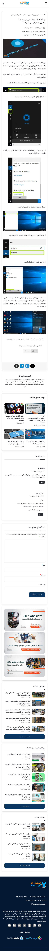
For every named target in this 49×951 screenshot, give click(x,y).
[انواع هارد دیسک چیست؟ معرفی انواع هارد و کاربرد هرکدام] (38, 695)
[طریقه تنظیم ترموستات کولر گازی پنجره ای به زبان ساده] (38, 797)
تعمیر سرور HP (21, 896)
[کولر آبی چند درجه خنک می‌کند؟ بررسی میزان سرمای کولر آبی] (38, 703)
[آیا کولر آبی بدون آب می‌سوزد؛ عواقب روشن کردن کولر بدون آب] (38, 720)
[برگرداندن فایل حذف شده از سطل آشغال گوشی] (38, 777)
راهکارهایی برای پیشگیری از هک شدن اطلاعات (36, 442)
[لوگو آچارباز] (24, 3)
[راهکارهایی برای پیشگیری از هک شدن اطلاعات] (35, 434)
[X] (32, 366)
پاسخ (41, 482)
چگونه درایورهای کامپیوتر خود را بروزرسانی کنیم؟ (15, 442)
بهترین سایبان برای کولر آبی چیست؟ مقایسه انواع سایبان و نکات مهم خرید (18, 728)
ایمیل (42, 575)
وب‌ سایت (42, 584)
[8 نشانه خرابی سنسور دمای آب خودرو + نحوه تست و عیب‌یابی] (38, 767)
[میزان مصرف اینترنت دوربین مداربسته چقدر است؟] (38, 837)
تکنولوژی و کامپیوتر (33, 15)
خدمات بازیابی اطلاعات (37, 896)
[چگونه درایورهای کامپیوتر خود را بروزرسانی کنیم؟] (14, 434)
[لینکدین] (27, 366)
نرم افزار (13, 15)
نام (43, 565)
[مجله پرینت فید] (34, 938)
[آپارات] (34, 926)
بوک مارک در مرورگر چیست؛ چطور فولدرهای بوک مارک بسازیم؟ (15, 418)
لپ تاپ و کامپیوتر (22, 15)
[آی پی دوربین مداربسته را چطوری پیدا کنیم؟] (38, 827)
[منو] (46, 4)
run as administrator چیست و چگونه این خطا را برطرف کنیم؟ (36, 419)
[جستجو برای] (3, 4)
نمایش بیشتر (26, 737)
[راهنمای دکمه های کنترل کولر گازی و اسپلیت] (38, 757)
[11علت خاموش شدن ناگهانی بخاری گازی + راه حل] (38, 847)
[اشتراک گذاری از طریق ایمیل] (16, 366)
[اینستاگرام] (9, 926)
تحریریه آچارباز (24, 376)
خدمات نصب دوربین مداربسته (35, 900)
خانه (42, 15)
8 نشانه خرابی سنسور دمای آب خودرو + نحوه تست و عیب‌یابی (17, 765)
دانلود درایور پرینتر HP (38, 904)
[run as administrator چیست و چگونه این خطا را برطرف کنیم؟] (35, 408)
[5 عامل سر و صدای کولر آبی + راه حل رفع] (38, 787)
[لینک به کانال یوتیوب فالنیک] (39, 926)
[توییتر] (24, 925)
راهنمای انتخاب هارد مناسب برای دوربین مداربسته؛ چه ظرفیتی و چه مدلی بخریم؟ (17, 711)
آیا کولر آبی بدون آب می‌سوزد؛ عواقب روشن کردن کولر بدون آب (18, 719)
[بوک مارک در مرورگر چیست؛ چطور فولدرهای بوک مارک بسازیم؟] (14, 408)
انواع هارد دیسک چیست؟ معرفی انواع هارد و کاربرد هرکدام (17, 694)
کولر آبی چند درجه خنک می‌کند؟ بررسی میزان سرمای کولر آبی (17, 702)
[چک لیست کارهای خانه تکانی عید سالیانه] (38, 857)
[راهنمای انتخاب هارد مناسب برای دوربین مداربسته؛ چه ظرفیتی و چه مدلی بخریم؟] (38, 712)
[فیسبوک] (29, 925)
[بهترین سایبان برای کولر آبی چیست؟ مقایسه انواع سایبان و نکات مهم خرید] (38, 729)
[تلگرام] (22, 366)
